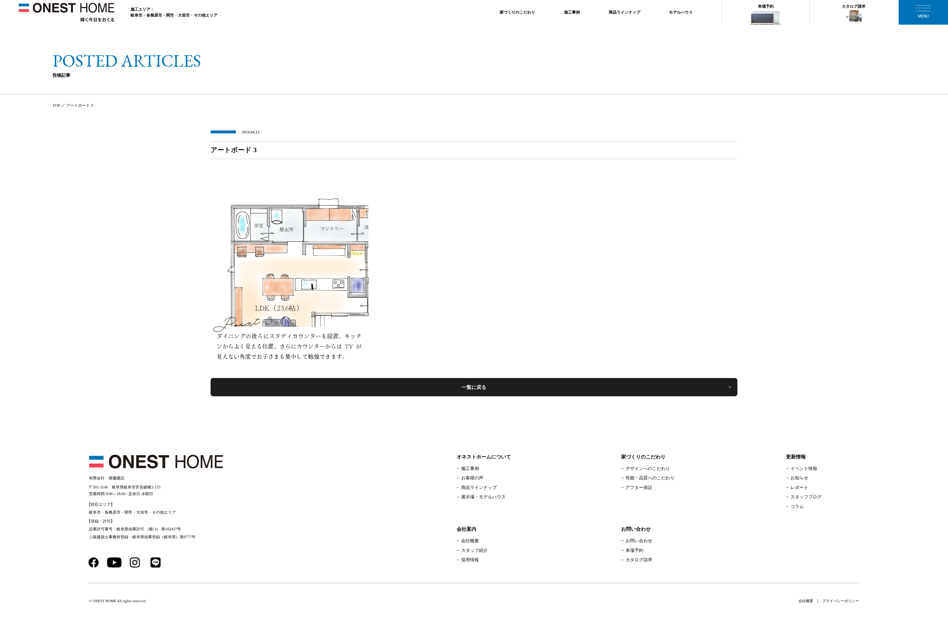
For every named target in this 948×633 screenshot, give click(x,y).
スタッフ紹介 (474, 550)
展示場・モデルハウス (483, 496)
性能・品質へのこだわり (650, 477)
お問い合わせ (639, 540)
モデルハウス (681, 12)
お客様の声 (472, 477)
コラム (797, 506)
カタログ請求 (854, 6)
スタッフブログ (806, 496)
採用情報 (470, 559)
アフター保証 (639, 487)
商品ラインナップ (624, 12)
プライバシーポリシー (840, 601)
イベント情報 (803, 468)
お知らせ (799, 477)
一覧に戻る (474, 387)
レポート (799, 487)
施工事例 (572, 12)
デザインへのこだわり (648, 468)
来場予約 (766, 6)
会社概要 (470, 540)
